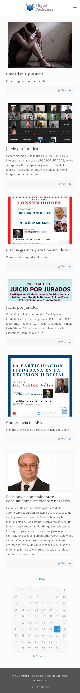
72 (64, 642)
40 (64, 616)
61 (43, 635)
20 (36, 603)
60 (36, 635)
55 (57, 629)
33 (16, 616)
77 (50, 648)
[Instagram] (47, 687)
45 (43, 622)
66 (22, 642)
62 (50, 635)
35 (29, 616)
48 (64, 622)
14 (50, 596)
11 (30, 596)
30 (50, 609)
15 (57, 596)
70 (50, 642)
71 (57, 642)
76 (43, 648)
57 (16, 635)
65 (16, 642)
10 (23, 596)
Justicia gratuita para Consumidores (38, 250)
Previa (42, 578)
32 (64, 609)
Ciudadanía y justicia (25, 74)
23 (57, 603)
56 (64, 629)
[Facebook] (32, 687)
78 (57, 648)
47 (57, 622)
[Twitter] (37, 687)
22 (50, 603)
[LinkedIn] (42, 687)
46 (50, 622)
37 (43, 616)
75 (36, 648)
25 (16, 609)
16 (64, 596)
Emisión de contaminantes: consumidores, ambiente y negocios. (38, 499)
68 (36, 642)
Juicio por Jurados (22, 149)
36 (36, 616)
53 (43, 629)
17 (16, 603)
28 (36, 609)
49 (16, 629)
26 (22, 609)
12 (36, 596)
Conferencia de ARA (24, 422)
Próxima (38, 656)
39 (57, 616)
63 (57, 635)
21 (43, 603)
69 (43, 642)
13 (43, 596)
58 (22, 635)
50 (22, 629)
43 (29, 622)
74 (29, 648)
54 (50, 629)
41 (16, 622)
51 (29, 629)
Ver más (66, 90)
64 (64, 635)
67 (29, 642)
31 (57, 609)
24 (64, 603)
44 (36, 622)
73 (22, 648)
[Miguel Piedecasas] (40, 7)
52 (36, 629)
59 (29, 635)
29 (43, 609)
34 (22, 616)
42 (22, 622)
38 (50, 616)
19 (29, 603)
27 (29, 609)
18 (23, 603)
